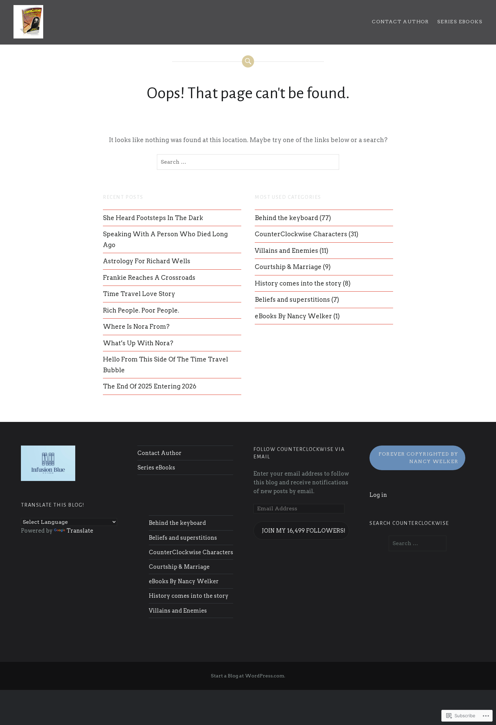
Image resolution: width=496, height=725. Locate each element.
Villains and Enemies (286, 250)
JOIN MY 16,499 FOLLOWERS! (303, 530)
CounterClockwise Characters (301, 234)
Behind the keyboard (286, 217)
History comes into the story (298, 283)
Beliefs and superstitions (292, 299)
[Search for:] (248, 162)
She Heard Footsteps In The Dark (153, 217)
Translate (79, 530)
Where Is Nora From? (136, 326)
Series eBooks (460, 21)
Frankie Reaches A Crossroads (149, 277)
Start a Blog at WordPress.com (247, 675)
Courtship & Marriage (288, 266)
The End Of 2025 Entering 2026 (149, 386)
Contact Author (400, 21)
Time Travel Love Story (139, 293)
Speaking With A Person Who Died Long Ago (165, 239)
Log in (378, 494)
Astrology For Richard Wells (146, 261)
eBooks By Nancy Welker (293, 316)
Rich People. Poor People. (141, 310)
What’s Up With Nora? (138, 343)
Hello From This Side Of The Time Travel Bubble (165, 365)
